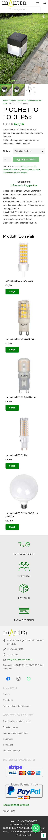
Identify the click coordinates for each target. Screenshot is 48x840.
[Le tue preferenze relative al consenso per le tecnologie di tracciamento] (43, 835)
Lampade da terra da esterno (15, 173)
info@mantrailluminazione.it (20, 659)
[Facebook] (8, 679)
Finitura (6, 151)
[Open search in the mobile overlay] (24, 9)
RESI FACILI (24, 598)
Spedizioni (8, 745)
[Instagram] (18, 679)
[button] (38, 3)
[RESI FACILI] (24, 588)
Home (5, 101)
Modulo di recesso (11, 751)
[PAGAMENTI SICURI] (24, 610)
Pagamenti (8, 739)
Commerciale (20, 101)
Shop (11, 101)
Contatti (6, 694)
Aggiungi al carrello (25, 159)
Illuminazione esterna (11, 170)
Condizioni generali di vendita (16, 721)
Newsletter (8, 700)
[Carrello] (45, 3)
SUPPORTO (24, 576)
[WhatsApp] (29, 679)
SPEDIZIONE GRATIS (24, 554)
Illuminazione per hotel (30, 170)
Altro (23, 167)
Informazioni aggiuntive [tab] (24, 185)
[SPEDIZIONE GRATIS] (24, 544)
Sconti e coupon (10, 727)
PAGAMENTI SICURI (24, 620)
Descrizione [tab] (24, 181)
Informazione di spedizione (15, 733)
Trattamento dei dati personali (16, 706)
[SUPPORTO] (24, 566)
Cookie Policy (17, 831)
